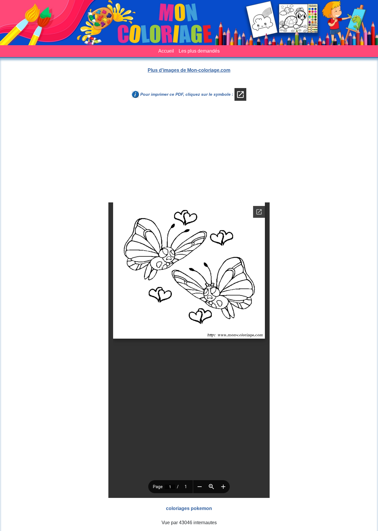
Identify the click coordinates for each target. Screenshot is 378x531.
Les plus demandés (199, 50)
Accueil (166, 50)
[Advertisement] (189, 154)
